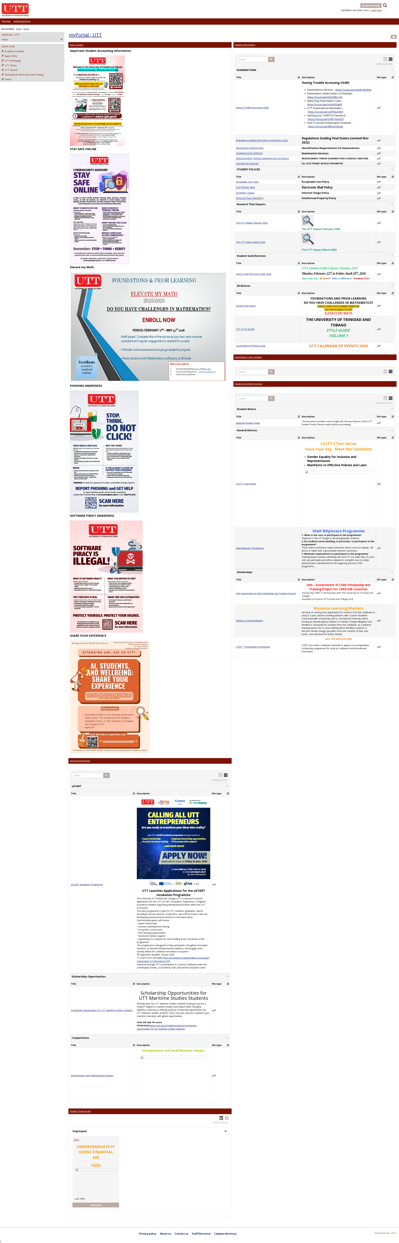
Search (8, 79)
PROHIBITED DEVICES (247, 163)
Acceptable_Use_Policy (247, 181)
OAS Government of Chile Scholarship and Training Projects (266, 593)
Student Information (245, 44)
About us (165, 1233)
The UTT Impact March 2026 (250, 242)
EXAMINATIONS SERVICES (249, 153)
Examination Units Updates (248, 357)
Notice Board (76, 44)
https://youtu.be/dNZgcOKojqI (325, 126)
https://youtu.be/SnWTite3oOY (326, 119)
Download (98, 1204)
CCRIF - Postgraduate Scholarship (253, 646)
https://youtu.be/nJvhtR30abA (324, 104)
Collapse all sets (219, 779)
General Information (80, 760)
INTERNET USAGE (245, 192)
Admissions (22, 21)
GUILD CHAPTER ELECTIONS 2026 (253, 274)
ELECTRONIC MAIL (245, 187)
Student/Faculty (371, 5)
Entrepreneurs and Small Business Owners (92, 1075)
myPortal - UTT (10, 34)
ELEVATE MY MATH (246, 305)
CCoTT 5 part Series (246, 483)
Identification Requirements (250, 148)
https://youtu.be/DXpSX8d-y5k (324, 97)
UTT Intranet (11, 69)
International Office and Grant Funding (24, 74)
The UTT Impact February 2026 (252, 222)
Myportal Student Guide (248, 423)
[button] (106, 775)
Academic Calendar (14, 51)
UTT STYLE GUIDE (245, 329)
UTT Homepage (13, 60)
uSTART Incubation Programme (87, 884)
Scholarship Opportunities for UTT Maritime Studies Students (101, 1010)
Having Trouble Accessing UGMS (252, 107)
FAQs (76, 1139)
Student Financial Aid (80, 1111)
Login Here (376, 10)
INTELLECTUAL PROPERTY (250, 198)
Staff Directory (201, 1233)
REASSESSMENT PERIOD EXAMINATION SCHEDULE (262, 158)
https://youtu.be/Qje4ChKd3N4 (353, 90)
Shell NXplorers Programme (250, 548)
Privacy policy (147, 1233)
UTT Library (11, 65)
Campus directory (225, 1233)
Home (6, 21)
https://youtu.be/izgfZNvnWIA (325, 112)
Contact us (181, 1233)
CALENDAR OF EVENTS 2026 (250, 345)
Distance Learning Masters (249, 620)
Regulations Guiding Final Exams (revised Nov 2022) (262, 140)
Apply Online (11, 55)
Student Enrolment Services (248, 383)
